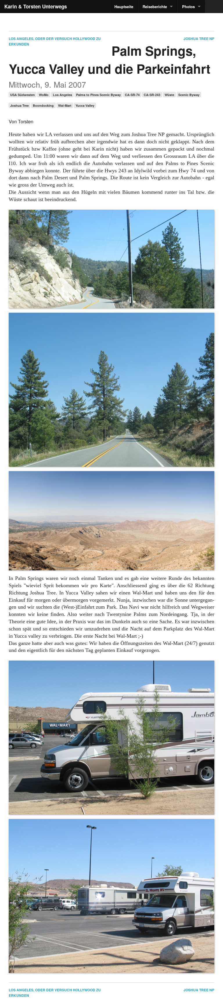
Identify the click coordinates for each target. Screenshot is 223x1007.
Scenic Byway (188, 95)
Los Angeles (62, 95)
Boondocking (43, 105)
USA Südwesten (22, 95)
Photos (188, 6)
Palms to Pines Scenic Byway (98, 95)
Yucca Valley (84, 105)
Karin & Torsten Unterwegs (35, 6)
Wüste (169, 95)
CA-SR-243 (152, 95)
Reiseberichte (155, 6)
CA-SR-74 (132, 95)
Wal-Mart (64, 105)
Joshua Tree (19, 105)
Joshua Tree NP (199, 38)
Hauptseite (123, 6)
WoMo (43, 95)
